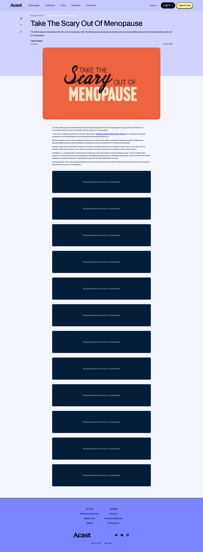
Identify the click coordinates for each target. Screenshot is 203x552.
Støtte (89, 523)
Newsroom (89, 518)
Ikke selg (108, 543)
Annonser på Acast (89, 514)
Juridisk (113, 509)
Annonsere (91, 5)
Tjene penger (34, 5)
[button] (154, 5)
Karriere (113, 514)
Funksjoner (50, 5)
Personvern (113, 523)
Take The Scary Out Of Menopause (60, 16)
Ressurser (76, 5)
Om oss (89, 509)
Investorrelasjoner (113, 518)
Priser (63, 5)
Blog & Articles (37, 16)
